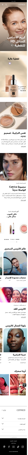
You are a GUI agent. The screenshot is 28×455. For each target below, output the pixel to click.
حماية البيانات (13, 443)
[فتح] (2, 4)
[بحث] (6, 4)
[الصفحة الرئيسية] (21, 4)
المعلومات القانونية (13, 441)
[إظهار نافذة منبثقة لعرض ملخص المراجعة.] (10, 240)
